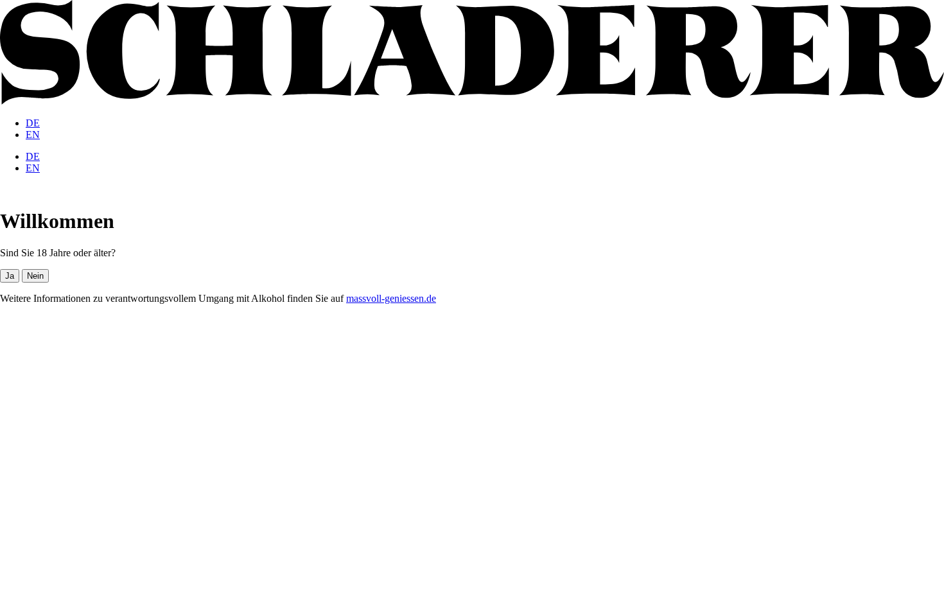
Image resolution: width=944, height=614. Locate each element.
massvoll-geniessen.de (391, 298)
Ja (9, 276)
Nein (35, 276)
